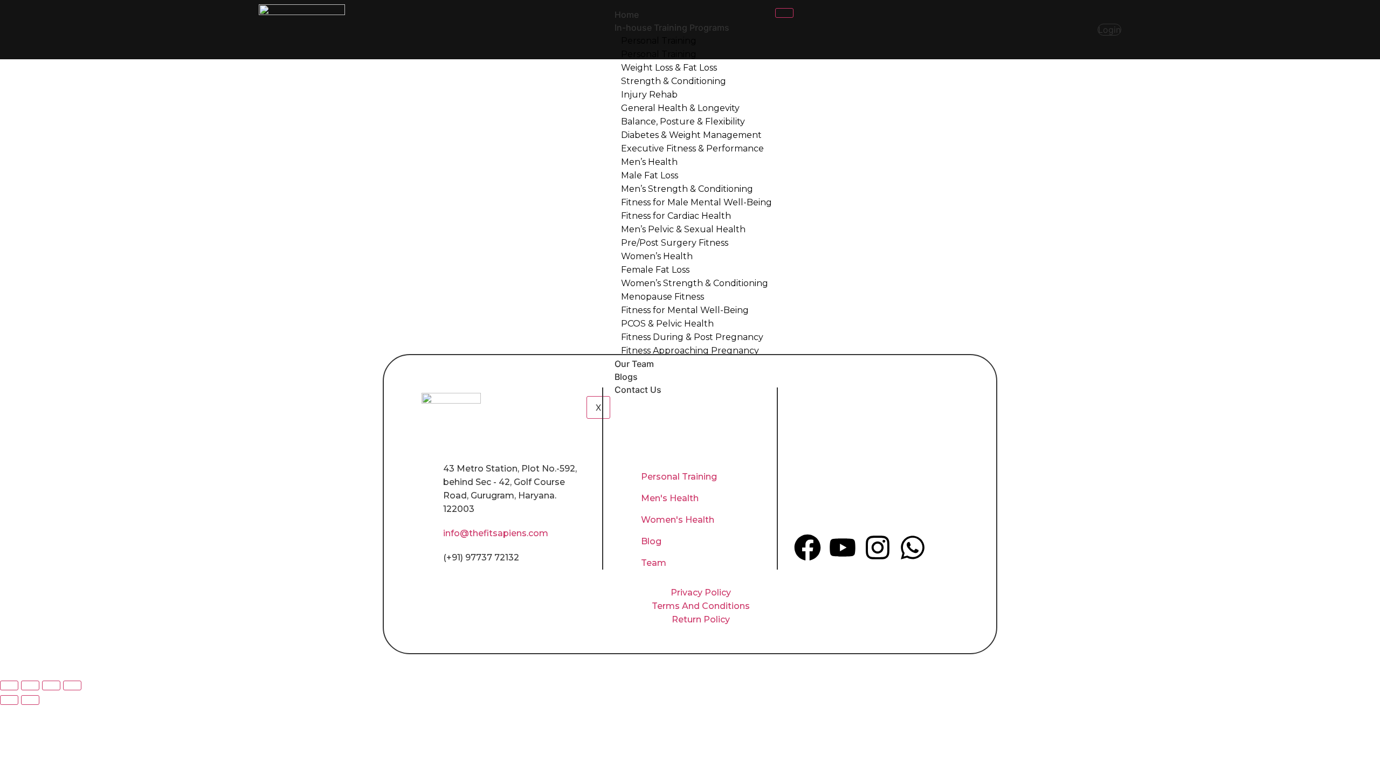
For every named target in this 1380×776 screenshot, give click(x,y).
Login (1109, 29)
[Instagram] (877, 547)
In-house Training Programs (672, 27)
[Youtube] (842, 547)
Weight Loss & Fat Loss (669, 68)
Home (627, 14)
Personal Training (658, 41)
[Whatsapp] (912, 547)
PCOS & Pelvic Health (667, 323)
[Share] (51, 685)
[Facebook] (807, 547)
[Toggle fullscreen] (30, 685)
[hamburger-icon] (784, 13)
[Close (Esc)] (72, 685)
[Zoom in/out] (9, 685)
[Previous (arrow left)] (9, 700)
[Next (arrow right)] (30, 700)
